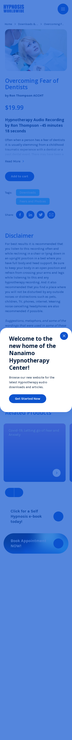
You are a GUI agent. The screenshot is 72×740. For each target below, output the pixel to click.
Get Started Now (27, 398)
